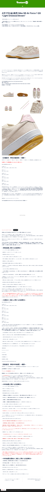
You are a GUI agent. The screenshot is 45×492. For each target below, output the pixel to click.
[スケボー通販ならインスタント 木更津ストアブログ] (22, 2)
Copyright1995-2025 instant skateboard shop (8, 490)
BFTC (22, 490)
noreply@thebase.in (6, 375)
